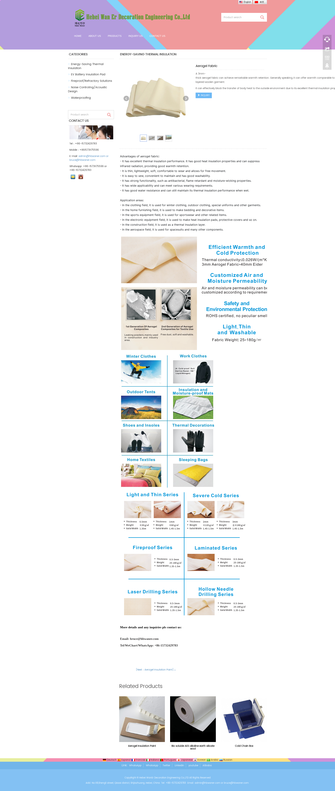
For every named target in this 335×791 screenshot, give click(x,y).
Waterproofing (81, 98)
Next (186, 98)
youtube (193, 765)
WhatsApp (135, 765)
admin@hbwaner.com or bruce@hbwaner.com (89, 158)
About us (94, 36)
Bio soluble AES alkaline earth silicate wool (193, 747)
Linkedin (179, 765)
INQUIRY (205, 95)
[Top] (327, 66)
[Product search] (262, 17)
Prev (126, 98)
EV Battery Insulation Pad (88, 74)
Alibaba (207, 765)
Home (77, 36)
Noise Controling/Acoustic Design (87, 89)
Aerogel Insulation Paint (142, 746)
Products (114, 36)
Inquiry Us (135, 36)
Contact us (157, 36)
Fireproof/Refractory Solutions (91, 81)
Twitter (166, 765)
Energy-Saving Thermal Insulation (86, 66)
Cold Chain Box (244, 746)
